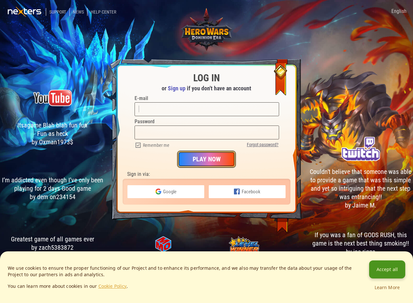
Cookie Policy (112, 286)
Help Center (103, 12)
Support (57, 12)
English (399, 11)
